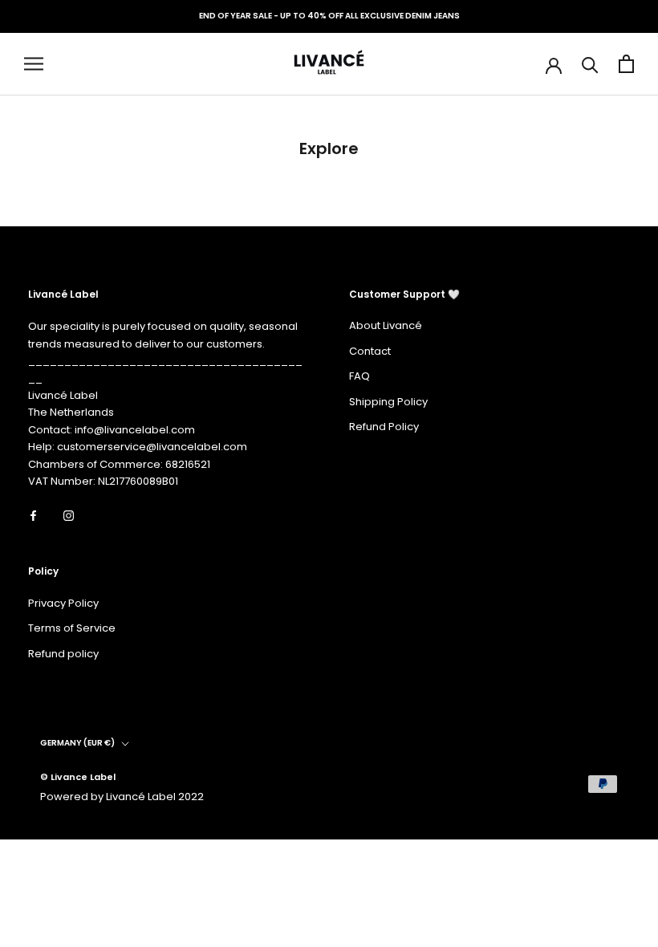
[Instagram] (68, 514)
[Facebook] (33, 514)
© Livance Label (78, 776)
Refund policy (63, 653)
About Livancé (385, 325)
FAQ (359, 376)
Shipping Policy (388, 401)
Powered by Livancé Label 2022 (122, 796)
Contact (370, 351)
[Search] (590, 63)
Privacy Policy (63, 603)
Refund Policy (384, 426)
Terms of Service (72, 628)
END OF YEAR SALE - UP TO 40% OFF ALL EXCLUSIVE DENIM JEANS (329, 16)
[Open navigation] (33, 64)
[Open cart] (626, 64)
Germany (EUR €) (77, 743)
